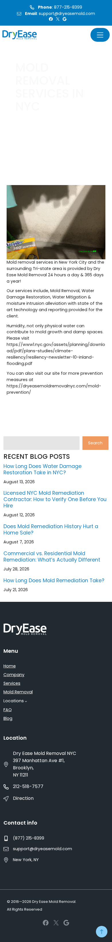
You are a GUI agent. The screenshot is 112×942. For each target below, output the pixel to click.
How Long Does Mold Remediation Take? (53, 580)
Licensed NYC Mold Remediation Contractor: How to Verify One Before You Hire (55, 499)
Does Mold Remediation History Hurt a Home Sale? (50, 529)
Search (95, 443)
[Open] (100, 35)
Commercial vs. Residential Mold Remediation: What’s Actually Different (51, 556)
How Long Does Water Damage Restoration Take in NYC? (42, 469)
